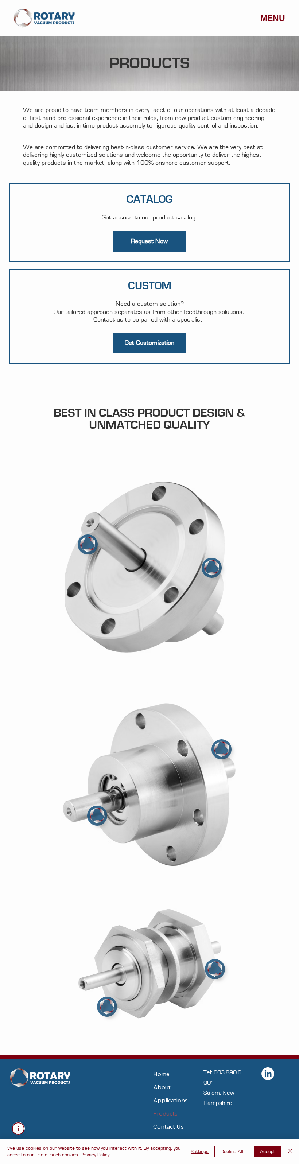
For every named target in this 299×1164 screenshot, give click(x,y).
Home (161, 1074)
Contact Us (168, 1126)
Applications (170, 1100)
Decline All (232, 1151)
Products (165, 1113)
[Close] (290, 1151)
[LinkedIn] (267, 1073)
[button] (149, 241)
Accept (267, 1151)
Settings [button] (200, 1151)
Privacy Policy (95, 1154)
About (162, 1087)
